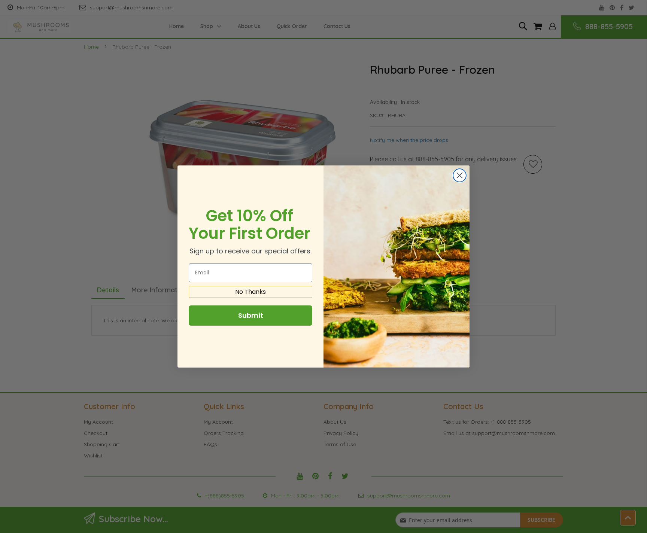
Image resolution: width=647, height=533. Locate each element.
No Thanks (250, 291)
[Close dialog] (460, 175)
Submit (250, 315)
